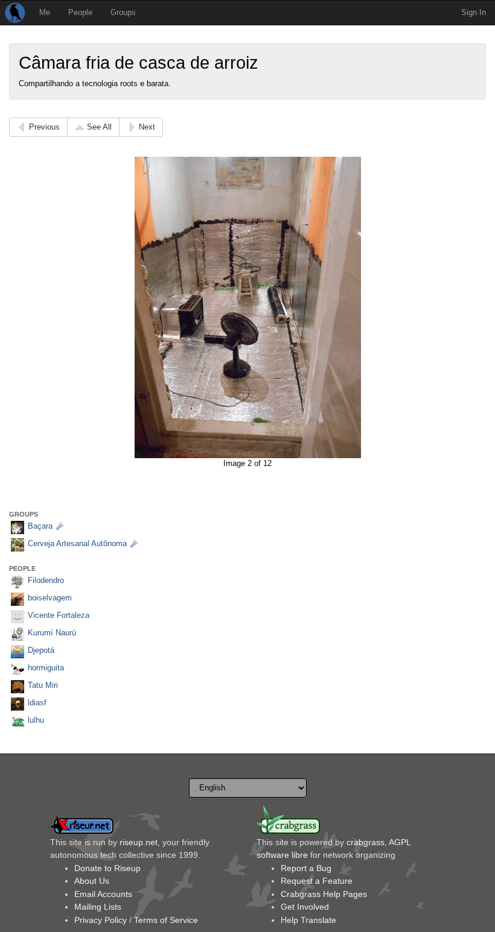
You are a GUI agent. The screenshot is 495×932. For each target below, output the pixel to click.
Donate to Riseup (107, 868)
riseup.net (139, 842)
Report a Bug (306, 868)
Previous (44, 126)
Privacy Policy (100, 920)
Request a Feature (317, 881)
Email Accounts (103, 894)
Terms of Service (166, 920)
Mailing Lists (97, 907)
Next (147, 126)
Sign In (473, 12)
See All (99, 126)
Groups (123, 12)
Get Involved (305, 907)
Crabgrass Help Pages (324, 894)
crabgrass (365, 842)
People (80, 12)
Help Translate (308, 920)
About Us (91, 881)
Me (44, 12)
